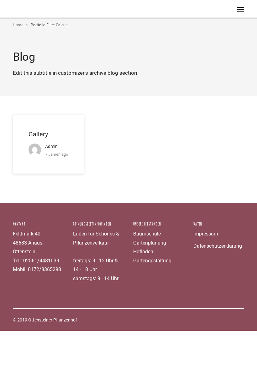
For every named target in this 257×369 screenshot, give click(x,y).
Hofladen (143, 252)
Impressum (205, 234)
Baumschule (147, 234)
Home (18, 25)
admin (51, 146)
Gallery (38, 134)
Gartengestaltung (152, 261)
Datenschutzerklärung (217, 246)
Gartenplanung (149, 243)
